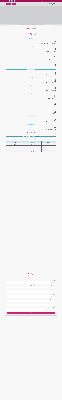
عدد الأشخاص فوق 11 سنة (50, 303)
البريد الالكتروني (33, 285)
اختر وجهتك (53, 290)
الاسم (54, 280)
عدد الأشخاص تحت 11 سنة (50, 307)
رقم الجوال (53, 285)
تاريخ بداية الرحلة (52, 299)
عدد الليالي (53, 294)
